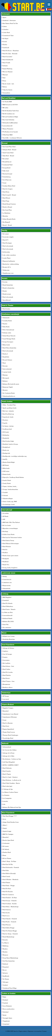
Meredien (5, 216)
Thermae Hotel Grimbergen (10, 735)
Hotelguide (6, 558)
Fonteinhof (6, 600)
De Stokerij (6, 849)
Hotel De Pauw (7, 888)
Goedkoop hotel (7, 429)
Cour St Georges (7, 654)
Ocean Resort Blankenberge (10, 958)
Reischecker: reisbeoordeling (11, 264)
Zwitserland (6, 1024)
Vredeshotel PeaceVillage (10, 988)
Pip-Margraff (6, 222)
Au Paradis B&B (7, 101)
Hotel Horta (6, 192)
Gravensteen (6, 660)
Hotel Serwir (6, 678)
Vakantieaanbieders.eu (9, 396)
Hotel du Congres (7, 189)
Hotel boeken (6, 309)
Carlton (5, 26)
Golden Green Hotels (8, 534)
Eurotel (5, 41)
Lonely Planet (6, 258)
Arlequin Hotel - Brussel (9, 149)
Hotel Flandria (7, 675)
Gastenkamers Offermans (10, 717)
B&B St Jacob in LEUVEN (10, 104)
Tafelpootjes (6, 270)
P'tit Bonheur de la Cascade (10, 132)
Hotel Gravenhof (7, 56)
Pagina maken (23, 1031)
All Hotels (5, 516)
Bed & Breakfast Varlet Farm (11, 110)
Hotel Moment (7, 546)
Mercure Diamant (7, 71)
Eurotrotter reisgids (8, 237)
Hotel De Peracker (8, 891)
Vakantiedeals (6, 588)
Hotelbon (5, 552)
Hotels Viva (6, 564)
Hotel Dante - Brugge (9, 885)
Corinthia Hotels (7, 320)
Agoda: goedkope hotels (9, 408)
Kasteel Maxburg (7, 68)
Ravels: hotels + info (8, 83)
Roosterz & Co (7, 267)
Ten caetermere (7, 627)
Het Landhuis (6, 663)
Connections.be (7, 579)
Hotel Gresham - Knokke (10, 903)
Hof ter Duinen (7, 858)
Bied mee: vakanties (8, 411)
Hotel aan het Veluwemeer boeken (12, 537)
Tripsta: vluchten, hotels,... (10, 486)
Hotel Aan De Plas (8, 864)
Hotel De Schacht (7, 603)
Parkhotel (5, 964)
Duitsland (5, 1000)
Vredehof (5, 985)
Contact (44, 1031)
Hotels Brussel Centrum (9, 204)
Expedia (5, 423)
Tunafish (5, 492)
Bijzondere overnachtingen (10, 528)
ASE (4, 519)
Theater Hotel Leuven (9, 732)
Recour (5, 970)
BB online (5, 107)
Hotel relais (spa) (7, 786)
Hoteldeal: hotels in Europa (10, 444)
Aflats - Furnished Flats (9, 405)
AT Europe (6, 696)
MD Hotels (6, 465)
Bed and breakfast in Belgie (10, 116)
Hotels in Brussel (7, 207)
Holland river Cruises (9, 636)
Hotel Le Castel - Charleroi (10, 777)
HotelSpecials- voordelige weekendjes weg (14, 456)
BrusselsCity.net (7, 161)
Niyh (4, 77)
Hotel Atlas (6, 870)
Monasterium (6, 684)
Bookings (5, 531)
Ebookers (5, 420)
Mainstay (5, 375)
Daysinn (5, 323)
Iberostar (5, 366)
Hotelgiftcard (6, 447)
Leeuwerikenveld (7, 125)
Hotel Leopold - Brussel (9, 195)
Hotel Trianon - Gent (8, 681)
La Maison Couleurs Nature (10, 792)
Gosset (4, 183)
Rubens (5, 87)
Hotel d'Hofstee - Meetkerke (10, 879)
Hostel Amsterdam (8, 285)
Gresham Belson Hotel (9, 186)
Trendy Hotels (7, 483)
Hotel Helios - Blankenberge (11, 906)
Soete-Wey (6, 624)
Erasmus (5, 657)
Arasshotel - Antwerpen (9, 20)
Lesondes (5, 801)
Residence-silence (7, 687)
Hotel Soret (6, 726)
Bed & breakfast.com (9, 113)
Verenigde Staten (7, 1018)
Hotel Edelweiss (7, 768)
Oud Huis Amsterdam (9, 961)
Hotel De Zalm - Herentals (10, 53)
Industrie (5, 65)
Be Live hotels (7, 525)
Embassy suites (7, 332)
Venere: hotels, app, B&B (10, 501)
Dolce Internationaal (8, 329)
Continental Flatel (7, 164)
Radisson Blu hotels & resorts (11, 384)
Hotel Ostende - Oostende (10, 918)
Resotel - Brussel (7, 225)
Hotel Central (6, 876)
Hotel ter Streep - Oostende (10, 933)
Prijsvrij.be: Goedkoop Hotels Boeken (13, 477)
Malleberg (5, 946)
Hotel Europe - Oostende (10, 900)
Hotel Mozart (6, 198)
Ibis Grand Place (7, 210)
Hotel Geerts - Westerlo (9, 609)
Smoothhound (7, 300)
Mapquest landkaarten (9, 261)
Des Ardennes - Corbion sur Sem (12, 759)
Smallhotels (6, 976)
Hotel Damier (6, 882)
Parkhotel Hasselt (7, 618)
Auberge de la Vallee (8, 756)
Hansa (4, 855)
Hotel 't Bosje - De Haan (9, 861)
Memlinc (5, 952)
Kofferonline (6, 252)
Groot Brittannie (7, 1006)
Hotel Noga (6, 201)
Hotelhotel (5, 561)
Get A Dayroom (7, 180)
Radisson (5, 381)
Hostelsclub (6, 438)
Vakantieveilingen (8, 498)
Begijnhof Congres (8, 708)
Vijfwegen (5, 982)
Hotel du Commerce (8, 894)
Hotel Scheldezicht (8, 59)
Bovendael (6, 158)
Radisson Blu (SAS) (8, 621)
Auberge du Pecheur (8, 648)
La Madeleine (6, 213)
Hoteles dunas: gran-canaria (10, 555)
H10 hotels (6, 432)
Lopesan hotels (7, 372)
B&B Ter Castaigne (8, 834)
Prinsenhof (6, 967)
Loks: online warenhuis (9, 255)
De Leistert (6, 234)
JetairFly (5, 459)
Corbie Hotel (6, 32)
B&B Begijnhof (7, 597)
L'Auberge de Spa (8, 789)
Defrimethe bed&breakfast (10, 122)
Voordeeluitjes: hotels (9, 504)
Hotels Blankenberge (8, 937)
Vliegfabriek (6, 1021)
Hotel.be (5, 549)
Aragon (5, 828)
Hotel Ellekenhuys (8, 606)
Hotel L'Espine (7, 774)
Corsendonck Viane (8, 35)
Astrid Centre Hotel (8, 152)
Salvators (5, 973)
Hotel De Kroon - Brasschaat (11, 50)
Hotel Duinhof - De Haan (10, 897)
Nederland (5, 1012)
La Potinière (6, 795)
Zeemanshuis (6, 93)
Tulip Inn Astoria (7, 90)
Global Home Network (9, 335)
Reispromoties (7, 585)
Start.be (16, 1031)
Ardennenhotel (7, 747)
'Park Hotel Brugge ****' (10, 816)
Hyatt (4, 363)
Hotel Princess (7, 924)
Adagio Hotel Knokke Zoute (11, 822)
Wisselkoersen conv (8, 273)
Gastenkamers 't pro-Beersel (10, 714)
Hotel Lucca (6, 915)
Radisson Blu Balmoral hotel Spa (12, 807)
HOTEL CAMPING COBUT (11, 765)
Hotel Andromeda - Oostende (11, 867)
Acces (4, 819)
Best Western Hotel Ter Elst (10, 23)
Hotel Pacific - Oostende (9, 921)
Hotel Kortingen (7, 243)
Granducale (6, 47)
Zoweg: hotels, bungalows (10, 567)
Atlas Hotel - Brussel (8, 155)
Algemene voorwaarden (34, 1031)
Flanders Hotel (7, 852)
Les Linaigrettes (7, 798)
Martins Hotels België (9, 462)
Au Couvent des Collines (9, 750)
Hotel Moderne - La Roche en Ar (12, 780)
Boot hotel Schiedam (8, 119)
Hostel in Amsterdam (8, 288)
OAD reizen (6, 471)
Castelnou (5, 651)
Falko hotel (6, 171)
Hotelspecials (6, 453)
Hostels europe (7, 294)
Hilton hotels (6, 345)
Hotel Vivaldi (6, 62)
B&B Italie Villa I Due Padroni (11, 522)
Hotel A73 (5, 240)
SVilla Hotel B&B (7, 135)
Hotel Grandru (7, 771)
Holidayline (6, 435)
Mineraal (5, 74)
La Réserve (6, 943)
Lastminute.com (7, 582)
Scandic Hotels (7, 480)
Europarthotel (6, 167)
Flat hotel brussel (7, 174)
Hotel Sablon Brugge (8, 927)
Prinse (4, 80)
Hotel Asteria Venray (8, 540)
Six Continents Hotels (9, 393)
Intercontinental (7, 369)
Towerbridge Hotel (8, 738)
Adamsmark (6, 317)
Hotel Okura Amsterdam (9, 348)
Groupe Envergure (8, 342)
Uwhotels (5, 495)
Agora (4, 17)
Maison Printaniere (8, 129)
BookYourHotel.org (8, 414)
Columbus (5, 29)
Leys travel (6, 699)
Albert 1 (5, 825)
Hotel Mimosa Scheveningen (11, 543)
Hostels (5, 291)
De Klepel (5, 38)
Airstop (5, 576)
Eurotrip (5, 282)
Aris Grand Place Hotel (9, 146)
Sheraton (5, 390)
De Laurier (6, 846)
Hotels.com (6, 450)
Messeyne (5, 955)
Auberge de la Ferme (8, 753)
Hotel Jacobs (6, 912)
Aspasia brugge (7, 831)
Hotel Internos (7, 909)
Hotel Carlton (6, 669)
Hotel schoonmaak (8, 246)
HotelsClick (6, 357)
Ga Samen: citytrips (8, 426)
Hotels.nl (5, 354)
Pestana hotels (6, 474)
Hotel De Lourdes (8, 672)
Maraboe (5, 949)
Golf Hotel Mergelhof (9, 762)
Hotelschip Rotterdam (9, 639)
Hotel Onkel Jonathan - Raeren (11, 783)
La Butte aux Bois (8, 612)
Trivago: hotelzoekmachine (10, 489)
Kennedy (5, 940)
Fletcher (5, 44)
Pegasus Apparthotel (8, 729)
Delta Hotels (6, 326)
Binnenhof (6, 711)
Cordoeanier (6, 843)
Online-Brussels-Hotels (9, 219)
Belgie (4, 997)
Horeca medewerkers (8, 1009)
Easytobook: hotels (8, 417)
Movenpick (6, 378)
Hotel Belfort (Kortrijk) (9, 873)
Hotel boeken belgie (8, 441)
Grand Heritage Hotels (9, 339)
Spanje (4, 1015)
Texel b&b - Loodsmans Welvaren (12, 138)
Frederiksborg (7, 177)
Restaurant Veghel (8, 387)
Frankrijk (5, 1003)
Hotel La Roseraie (8, 723)
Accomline (6, 513)
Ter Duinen (6, 979)
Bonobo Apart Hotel (8, 840)
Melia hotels (6, 468)
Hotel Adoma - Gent (8, 666)
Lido (4, 804)
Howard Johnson (7, 360)
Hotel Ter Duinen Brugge (10, 930)
